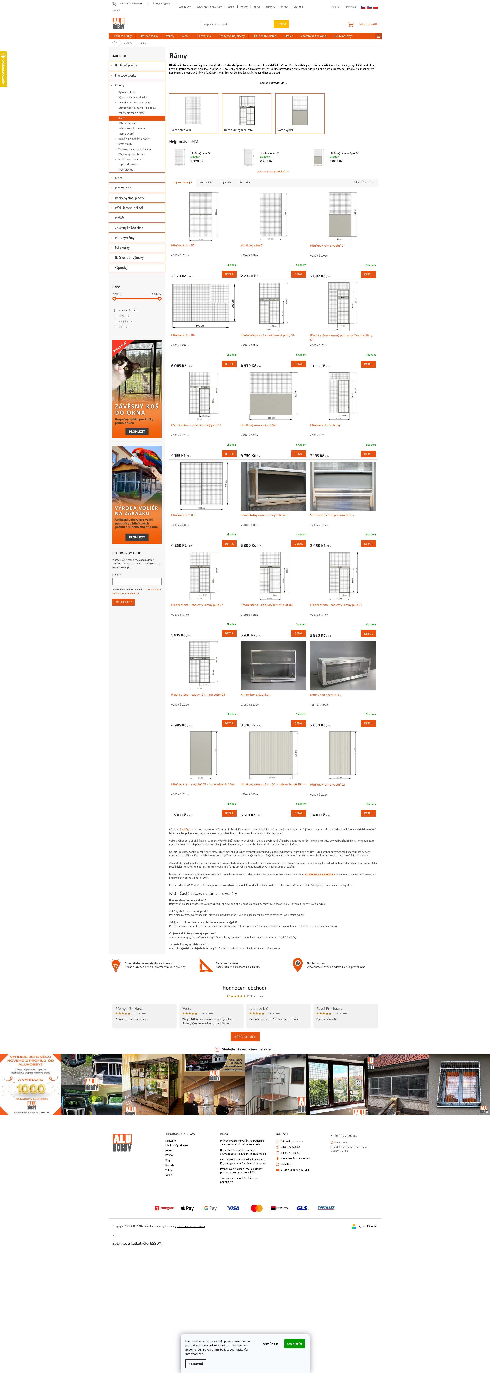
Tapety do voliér (127, 164)
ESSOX (244, 7)
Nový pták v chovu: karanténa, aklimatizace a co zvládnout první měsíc (243, 1152)
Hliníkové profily (126, 65)
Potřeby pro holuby (129, 159)
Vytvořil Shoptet (368, 1226)
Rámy (121, 118)
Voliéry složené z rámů (131, 113)
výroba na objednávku (319, 874)
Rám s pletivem (128, 123)
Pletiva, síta (123, 188)
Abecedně (245, 183)
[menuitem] (122, 36)
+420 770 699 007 (290, 1153)
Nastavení (195, 1364)
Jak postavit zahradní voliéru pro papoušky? (239, 1180)
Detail (229, 274)
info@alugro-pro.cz (292, 1141)
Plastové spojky (125, 75)
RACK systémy (124, 238)
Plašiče (120, 218)
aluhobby (286, 1164)
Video (284, 7)
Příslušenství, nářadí (129, 208)
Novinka (125, 322)
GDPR (231, 7)
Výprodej (121, 268)
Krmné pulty (125, 144)
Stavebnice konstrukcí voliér (134, 103)
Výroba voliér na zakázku (132, 97)
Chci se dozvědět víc (272, 83)
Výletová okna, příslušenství (134, 149)
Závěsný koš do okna (129, 228)
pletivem (299, 69)
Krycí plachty (125, 170)
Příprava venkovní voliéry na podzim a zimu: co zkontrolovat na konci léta (242, 1142)
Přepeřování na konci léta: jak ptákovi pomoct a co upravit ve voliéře (241, 1171)
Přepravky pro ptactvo (131, 154)
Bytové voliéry (126, 92)
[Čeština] (363, 7)
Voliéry (119, 85)
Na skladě (127, 311)
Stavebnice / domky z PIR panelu (137, 108)
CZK (333, 7)
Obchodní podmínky (209, 7)
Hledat (281, 24)
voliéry (185, 830)
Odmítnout (270, 1344)
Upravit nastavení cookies (190, 1226)
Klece (119, 178)
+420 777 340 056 (290, 1147)
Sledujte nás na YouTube (295, 1170)
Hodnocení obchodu (245, 987)
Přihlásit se (124, 602)
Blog (257, 7)
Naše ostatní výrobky (129, 258)
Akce (124, 316)
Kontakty (185, 7)
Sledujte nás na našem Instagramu (249, 1049)
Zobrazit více (245, 1036)
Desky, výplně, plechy (129, 198)
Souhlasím (294, 1344)
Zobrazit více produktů (271, 171)
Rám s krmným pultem (132, 128)
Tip (123, 327)
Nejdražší (225, 183)
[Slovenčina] (369, 7)
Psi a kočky (122, 248)
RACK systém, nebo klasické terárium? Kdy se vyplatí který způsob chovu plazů (243, 1161)
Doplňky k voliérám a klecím (134, 139)
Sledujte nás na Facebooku (296, 1158)
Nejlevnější (206, 183)
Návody (270, 7)
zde (201, 1354)
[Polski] (375, 7)
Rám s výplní (126, 134)
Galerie (299, 7)
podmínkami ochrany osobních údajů (136, 591)
